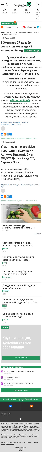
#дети (3, 187)
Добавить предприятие (21, 390)
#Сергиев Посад (6, 122)
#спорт (19, 124)
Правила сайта (10, 444)
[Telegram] (8, 134)
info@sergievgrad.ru (6, 413)
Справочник (27, 13)
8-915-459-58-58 (5, 414)
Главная (4, 13)
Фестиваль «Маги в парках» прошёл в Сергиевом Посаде (17, 244)
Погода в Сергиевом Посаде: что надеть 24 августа (19, 287)
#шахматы (16, 122)
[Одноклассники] (5, 134)
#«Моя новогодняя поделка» (30, 185)
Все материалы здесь (21, 358)
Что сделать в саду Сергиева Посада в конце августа (17, 272)
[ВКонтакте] (2, 134)
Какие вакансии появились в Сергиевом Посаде (17, 315)
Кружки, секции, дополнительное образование (16, 342)
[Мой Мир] (10, 134)
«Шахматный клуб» (20, 100)
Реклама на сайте (21, 442)
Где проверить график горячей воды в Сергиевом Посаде (18, 258)
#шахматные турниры (8, 124)
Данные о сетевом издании (8, 442)
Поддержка (18, 447)
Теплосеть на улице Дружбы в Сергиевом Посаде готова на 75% (19, 301)
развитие (24, 447)
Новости (15, 13)
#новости (25, 122)
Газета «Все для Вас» (38, 15)
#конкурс (16, 185)
